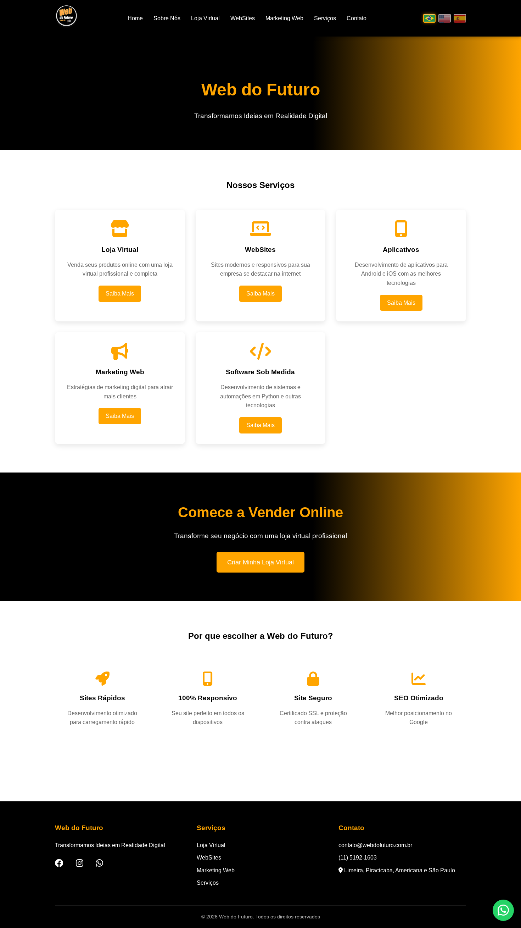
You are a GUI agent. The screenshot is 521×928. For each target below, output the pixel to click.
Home (135, 18)
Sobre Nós (166, 18)
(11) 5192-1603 (357, 858)
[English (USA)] (444, 18)
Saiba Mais (120, 294)
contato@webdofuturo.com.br (375, 845)
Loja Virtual (205, 18)
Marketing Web (284, 18)
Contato (356, 18)
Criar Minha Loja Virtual (260, 562)
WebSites (242, 18)
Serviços (325, 18)
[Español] (460, 18)
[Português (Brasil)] (429, 18)
